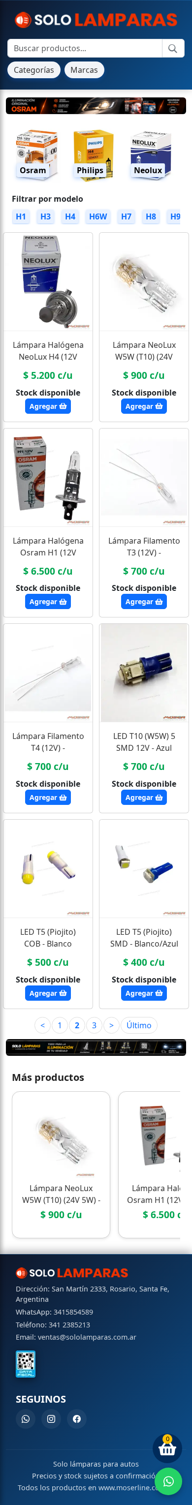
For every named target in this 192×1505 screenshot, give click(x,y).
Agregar (44, 406)
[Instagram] (51, 1419)
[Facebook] (77, 1419)
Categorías (34, 69)
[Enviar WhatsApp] (168, 1481)
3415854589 (73, 1312)
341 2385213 (69, 1324)
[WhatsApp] (25, 1419)
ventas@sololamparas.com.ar (87, 1337)
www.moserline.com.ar (136, 1487)
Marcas (84, 69)
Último (139, 1025)
